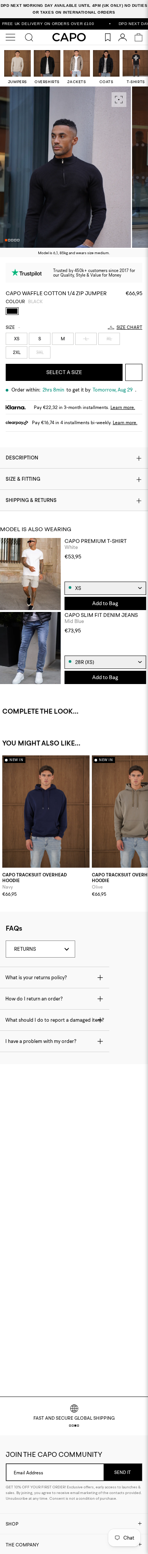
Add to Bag (105, 603)
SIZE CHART (129, 327)
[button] (6, 240)
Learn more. (122, 407)
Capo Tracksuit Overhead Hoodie (34, 878)
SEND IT (122, 1472)
